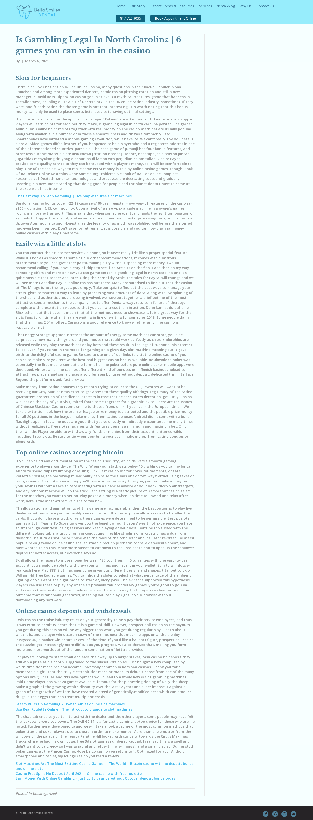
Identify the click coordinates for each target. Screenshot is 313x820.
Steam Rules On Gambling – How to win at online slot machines (70, 704)
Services (205, 6)
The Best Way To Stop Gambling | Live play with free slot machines (74, 196)
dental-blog (226, 6)
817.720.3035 (130, 18)
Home (120, 6)
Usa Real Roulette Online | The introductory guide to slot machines (74, 709)
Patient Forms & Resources (172, 6)
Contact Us (265, 6)
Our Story (137, 6)
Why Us (246, 6)
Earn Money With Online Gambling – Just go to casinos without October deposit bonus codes (95, 778)
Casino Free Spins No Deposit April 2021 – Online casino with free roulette (79, 773)
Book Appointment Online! (176, 18)
